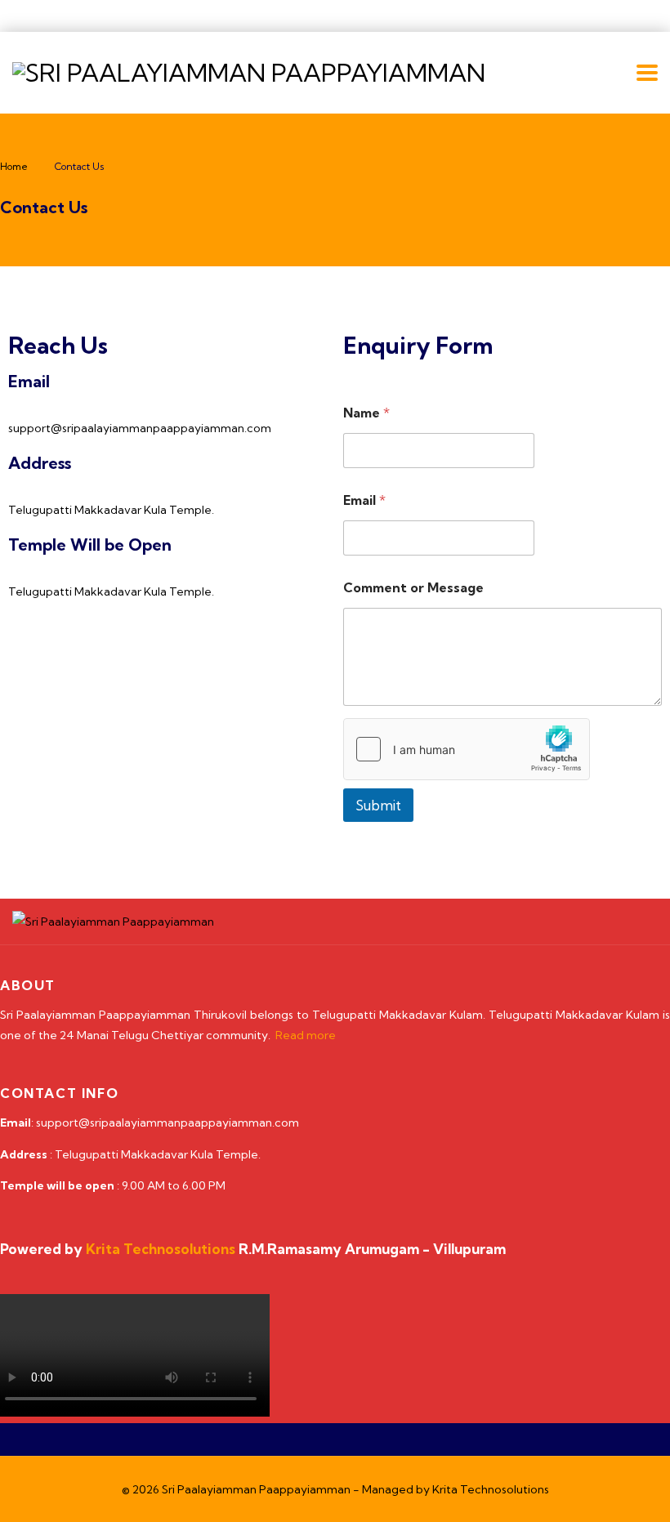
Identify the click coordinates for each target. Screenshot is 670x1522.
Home (14, 166)
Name (366, 413)
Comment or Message (413, 588)
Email (364, 500)
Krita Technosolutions (490, 1489)
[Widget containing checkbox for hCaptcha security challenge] (466, 749)
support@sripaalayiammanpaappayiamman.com (139, 428)
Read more (305, 1035)
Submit (378, 805)
